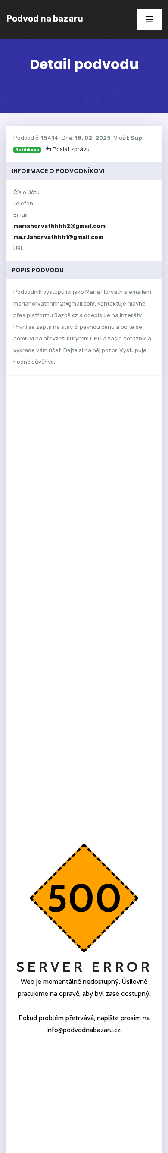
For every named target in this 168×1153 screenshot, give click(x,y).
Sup (136, 138)
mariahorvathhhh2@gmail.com (59, 226)
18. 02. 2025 (93, 138)
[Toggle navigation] (149, 19)
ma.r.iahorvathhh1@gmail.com (58, 237)
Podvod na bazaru (44, 18)
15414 (50, 138)
